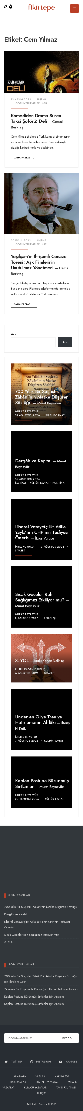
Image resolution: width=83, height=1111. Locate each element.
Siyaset (20, 551)
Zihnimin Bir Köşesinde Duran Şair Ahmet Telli (33, 989)
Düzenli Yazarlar (47, 1082)
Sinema (42, 99)
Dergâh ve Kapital (34, 460)
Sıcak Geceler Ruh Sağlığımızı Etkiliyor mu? (40, 597)
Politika (58, 483)
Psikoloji (50, 618)
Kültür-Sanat (55, 415)
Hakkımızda (61, 1076)
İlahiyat (20, 483)
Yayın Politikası (66, 1088)
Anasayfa (19, 1076)
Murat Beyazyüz (49, 403)
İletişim (41, 1093)
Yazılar (40, 1076)
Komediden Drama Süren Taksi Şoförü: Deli (36, 118)
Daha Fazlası (24, 158)
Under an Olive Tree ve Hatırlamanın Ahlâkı (38, 719)
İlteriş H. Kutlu (26, 737)
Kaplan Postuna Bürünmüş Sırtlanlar (42, 783)
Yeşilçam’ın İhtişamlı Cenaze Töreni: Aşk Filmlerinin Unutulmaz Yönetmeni (39, 262)
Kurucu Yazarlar (35, 1088)
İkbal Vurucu (44, 538)
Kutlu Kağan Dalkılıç (49, 661)
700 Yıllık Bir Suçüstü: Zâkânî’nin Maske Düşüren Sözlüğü (42, 397)
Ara (13, 334)
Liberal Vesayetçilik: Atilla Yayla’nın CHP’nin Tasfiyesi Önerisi (41, 532)
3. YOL (22, 660)
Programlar (18, 1082)
